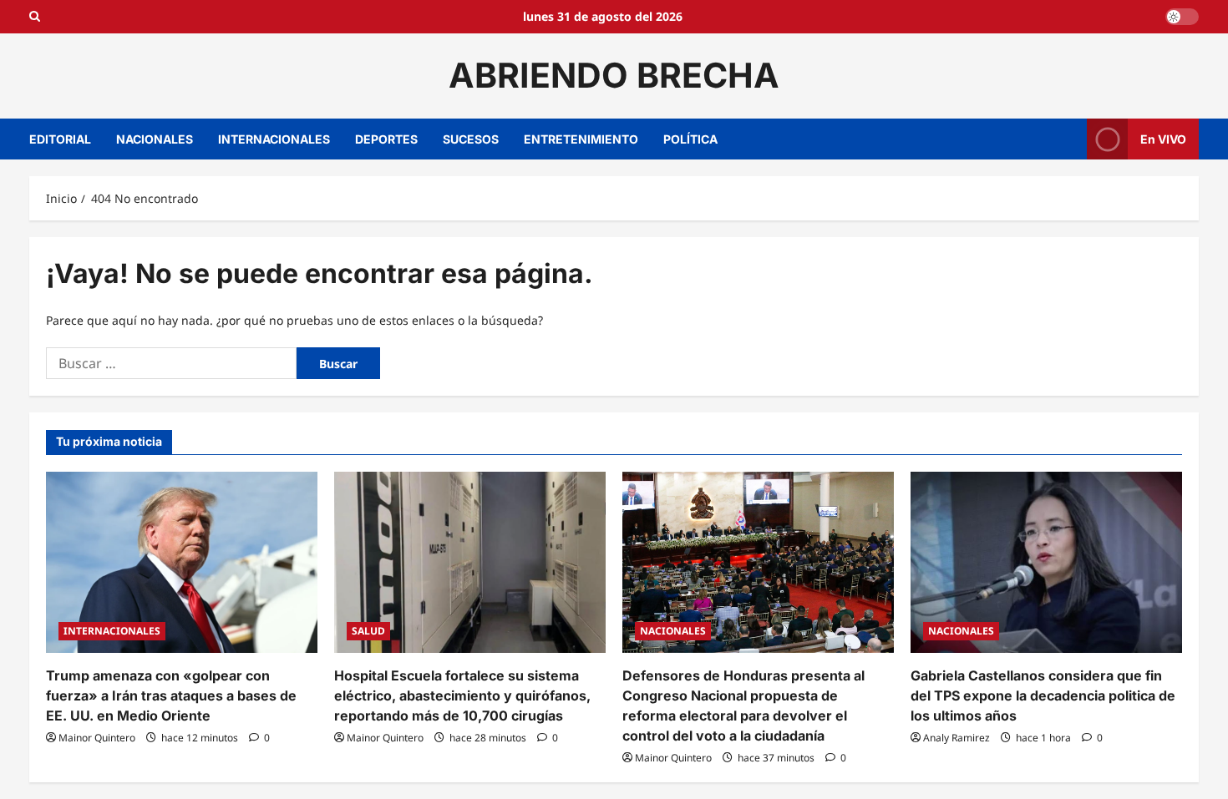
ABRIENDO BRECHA (614, 75)
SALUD (368, 631)
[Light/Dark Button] (1182, 16)
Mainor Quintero (96, 738)
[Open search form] (34, 17)
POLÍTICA (690, 139)
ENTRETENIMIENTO (581, 139)
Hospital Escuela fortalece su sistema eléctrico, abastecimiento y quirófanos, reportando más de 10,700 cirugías (462, 695)
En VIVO (1163, 138)
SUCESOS (471, 139)
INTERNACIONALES (274, 139)
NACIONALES (154, 139)
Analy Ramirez (956, 738)
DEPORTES (386, 139)
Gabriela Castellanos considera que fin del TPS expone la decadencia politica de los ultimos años (1043, 695)
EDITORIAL (60, 139)
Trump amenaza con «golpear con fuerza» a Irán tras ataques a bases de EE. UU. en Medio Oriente (171, 695)
